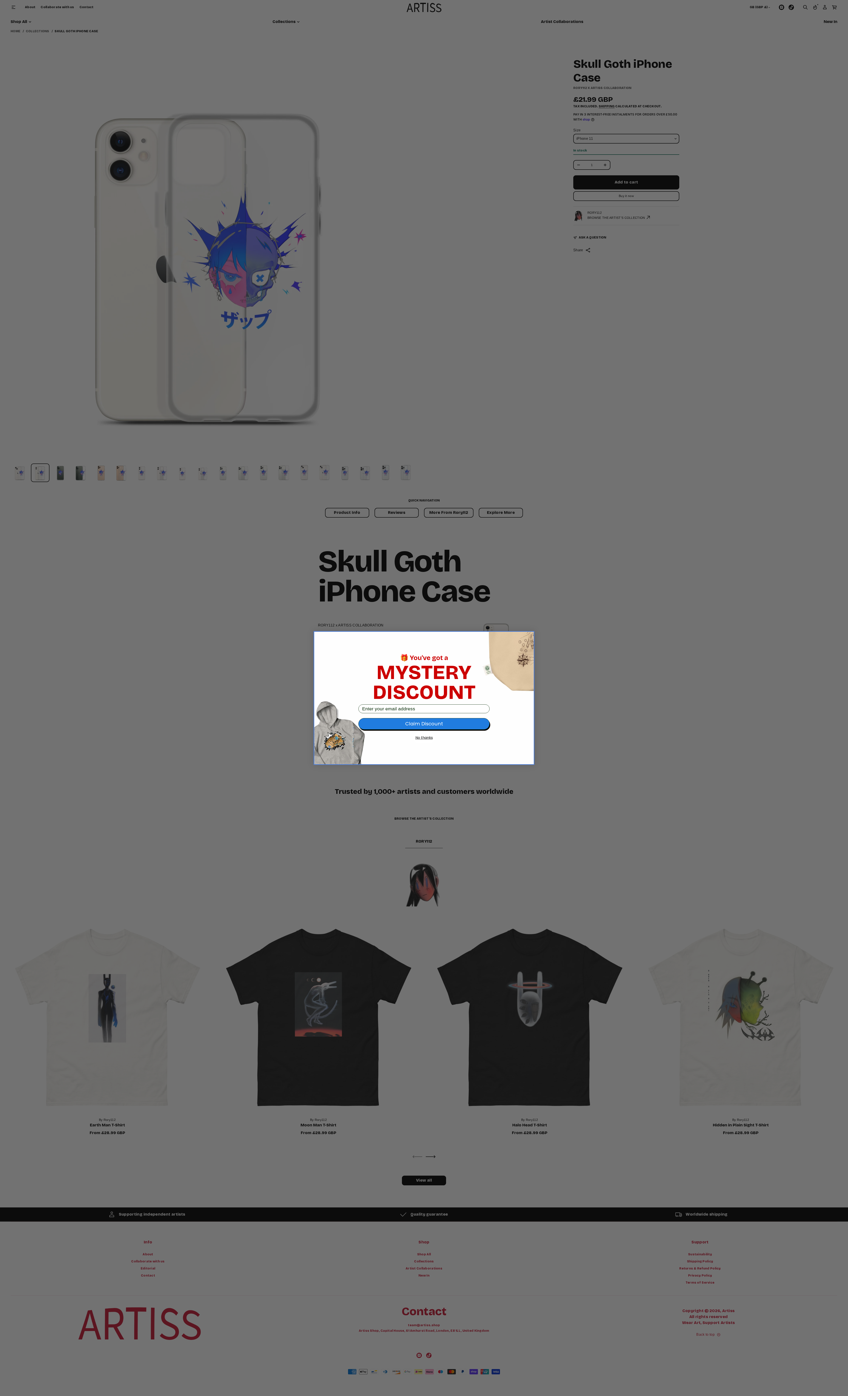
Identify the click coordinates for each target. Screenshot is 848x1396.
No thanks (424, 737)
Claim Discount (424, 723)
